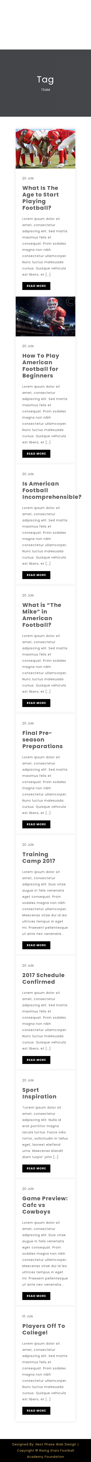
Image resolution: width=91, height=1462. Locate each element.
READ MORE (36, 286)
